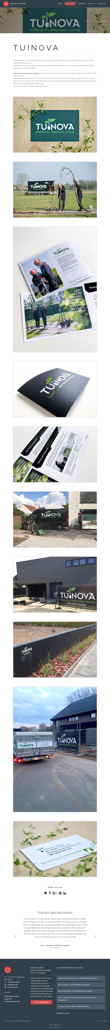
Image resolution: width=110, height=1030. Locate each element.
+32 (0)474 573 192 (13, 982)
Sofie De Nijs (64, 985)
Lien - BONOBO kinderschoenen (72, 997)
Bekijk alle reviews (63, 1013)
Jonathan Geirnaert (67, 978)
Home (60, 3)
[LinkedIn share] (64, 894)
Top (55, 1026)
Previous (15, 936)
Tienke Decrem (64, 1006)
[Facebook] (96, 1021)
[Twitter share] (45, 894)
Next (95, 936)
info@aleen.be (12, 985)
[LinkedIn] (104, 1021)
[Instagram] (99, 1021)
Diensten (101, 3)
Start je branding (41, 1002)
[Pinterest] (102, 1021)
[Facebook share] (50, 894)
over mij (81, 3)
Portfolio (70, 3)
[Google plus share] (55, 894)
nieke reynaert (65, 991)
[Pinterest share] (60, 894)
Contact (91, 3)
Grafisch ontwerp (18, 4)
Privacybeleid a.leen (11, 996)
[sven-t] (27, 1021)
